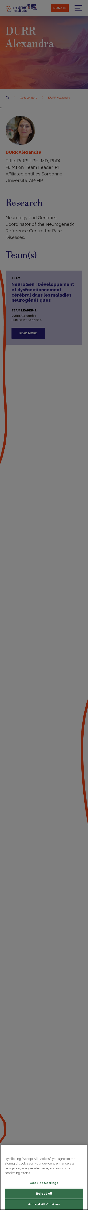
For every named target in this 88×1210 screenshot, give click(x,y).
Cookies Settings (44, 1183)
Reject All (44, 1193)
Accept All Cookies (44, 1204)
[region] (44, 1177)
